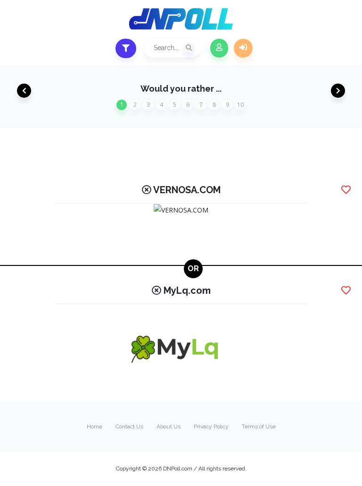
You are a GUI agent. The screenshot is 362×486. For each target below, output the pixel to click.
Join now (219, 48)
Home (94, 426)
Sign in (243, 48)
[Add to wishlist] (346, 190)
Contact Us (129, 426)
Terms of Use (259, 426)
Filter (125, 48)
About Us (168, 426)
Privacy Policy (211, 426)
